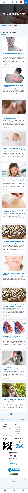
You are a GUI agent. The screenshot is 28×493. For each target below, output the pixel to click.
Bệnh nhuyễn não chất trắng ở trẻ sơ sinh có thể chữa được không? (13, 117)
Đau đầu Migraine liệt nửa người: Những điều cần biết (13, 368)
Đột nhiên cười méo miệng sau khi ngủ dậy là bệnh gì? (14, 273)
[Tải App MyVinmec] (7, 445)
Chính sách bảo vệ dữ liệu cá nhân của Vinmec (14, 479)
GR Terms (14, 483)
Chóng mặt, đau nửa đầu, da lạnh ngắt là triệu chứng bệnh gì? (13, 400)
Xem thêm (5, 64)
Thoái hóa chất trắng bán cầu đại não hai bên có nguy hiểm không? (13, 242)
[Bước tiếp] (14, 463)
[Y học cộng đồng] (14, 461)
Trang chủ (3, 25)
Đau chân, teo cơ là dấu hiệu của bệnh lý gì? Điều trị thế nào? (13, 54)
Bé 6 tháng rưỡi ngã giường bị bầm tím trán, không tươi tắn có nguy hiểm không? (14, 149)
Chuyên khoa (18, 427)
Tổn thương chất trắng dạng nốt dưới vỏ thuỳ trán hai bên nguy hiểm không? (13, 305)
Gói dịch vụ (18, 429)
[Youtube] (11, 456)
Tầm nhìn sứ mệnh (7, 428)
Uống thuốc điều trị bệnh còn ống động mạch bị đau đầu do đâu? (13, 337)
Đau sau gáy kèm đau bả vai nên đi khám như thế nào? (13, 85)
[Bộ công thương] (14, 470)
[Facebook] (15, 456)
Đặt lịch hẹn (18, 433)
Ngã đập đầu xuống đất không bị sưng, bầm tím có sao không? (13, 210)
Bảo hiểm (17, 431)
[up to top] (24, 480)
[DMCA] (14, 474)
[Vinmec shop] (19, 444)
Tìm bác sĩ (5, 433)
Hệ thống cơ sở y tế (7, 431)
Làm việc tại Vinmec (8, 435)
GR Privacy (14, 481)
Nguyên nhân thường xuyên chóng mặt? (13, 180)
